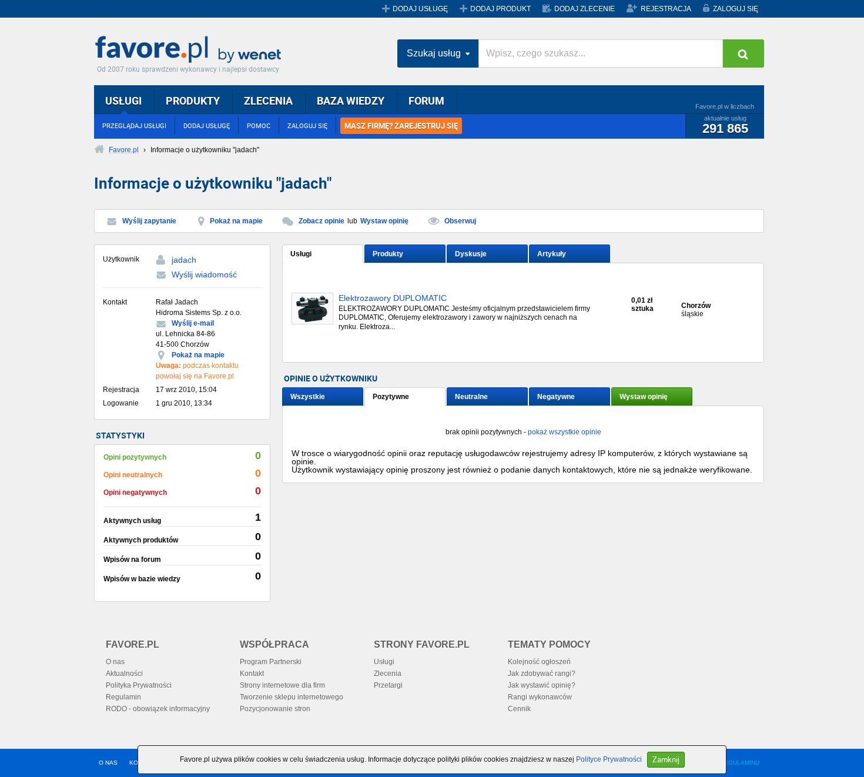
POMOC (258, 125)
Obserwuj (460, 221)
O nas (115, 662)
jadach (184, 259)
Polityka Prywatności (139, 685)
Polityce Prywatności (609, 759)
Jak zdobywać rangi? (541, 673)
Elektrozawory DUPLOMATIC (393, 298)
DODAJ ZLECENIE (584, 9)
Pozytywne (391, 397)
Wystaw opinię (384, 221)
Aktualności (124, 673)
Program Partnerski (271, 662)
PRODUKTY (193, 100)
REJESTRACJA (666, 9)
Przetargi (388, 685)
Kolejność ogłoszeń (539, 662)
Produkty (388, 254)
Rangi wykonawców (540, 697)
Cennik (519, 709)
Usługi (301, 254)
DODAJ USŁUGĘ (420, 9)
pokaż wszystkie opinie (564, 432)
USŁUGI (123, 100)
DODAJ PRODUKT (500, 9)
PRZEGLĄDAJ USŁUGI (134, 125)
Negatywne (556, 397)
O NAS (108, 762)
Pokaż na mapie (236, 221)
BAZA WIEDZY (350, 100)
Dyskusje (471, 254)
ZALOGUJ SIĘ (735, 9)
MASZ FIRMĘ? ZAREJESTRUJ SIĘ (401, 125)
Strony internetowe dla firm (282, 685)
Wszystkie (307, 397)
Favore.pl (191, 50)
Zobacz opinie (321, 221)
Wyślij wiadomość (204, 274)
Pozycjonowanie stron (275, 709)
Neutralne (471, 397)
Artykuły (551, 254)
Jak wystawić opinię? (541, 685)
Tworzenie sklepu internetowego (291, 697)
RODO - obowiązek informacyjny (158, 709)
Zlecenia (387, 673)
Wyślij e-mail (193, 323)
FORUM (426, 100)
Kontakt (252, 673)
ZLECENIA (268, 100)
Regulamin (123, 697)
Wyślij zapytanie (149, 221)
